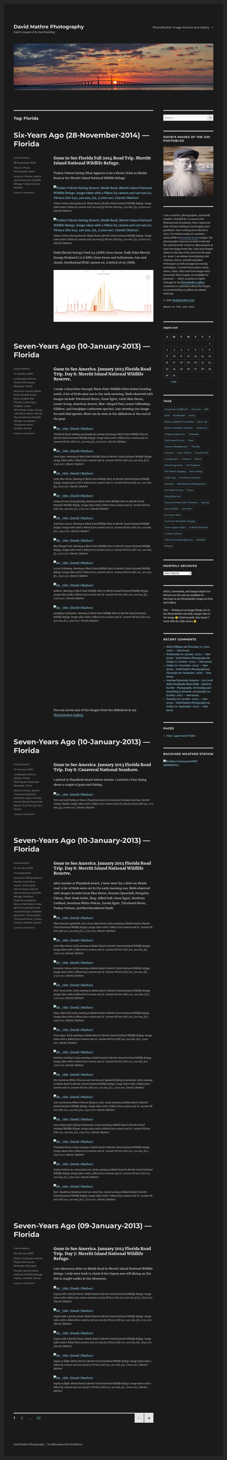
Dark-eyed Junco (174, 440)
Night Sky (170, 477)
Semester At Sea (174, 490)
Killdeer (18, 406)
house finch (201, 452)
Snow (190, 490)
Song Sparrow (173, 496)
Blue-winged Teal (24, 398)
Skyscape (19, 386)
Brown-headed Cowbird (178, 427)
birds (192, 415)
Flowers (169, 452)
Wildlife (18, 187)
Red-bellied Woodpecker (191, 483)
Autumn (18, 176)
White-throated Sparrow (179, 539)
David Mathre (21, 157)
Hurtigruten (172, 458)
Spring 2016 (171, 508)
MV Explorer (193, 465)
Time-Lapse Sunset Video (180, 735)
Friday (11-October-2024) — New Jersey (189, 661)
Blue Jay (202, 421)
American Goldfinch (176, 409)
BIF (207, 409)
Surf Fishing (29, 805)
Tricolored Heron (23, 424)
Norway (169, 483)
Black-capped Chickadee (179, 421)
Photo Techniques (24, 382)
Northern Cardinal (190, 477)
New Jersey (196, 471)
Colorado (194, 434)
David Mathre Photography (49, 27)
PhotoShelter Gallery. (69, 715)
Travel (31, 171)
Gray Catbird (184, 452)
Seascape (33, 781)
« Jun (173, 381)
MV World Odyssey (175, 471)
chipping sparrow (175, 434)
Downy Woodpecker (176, 446)
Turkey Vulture (31, 183)
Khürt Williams (174, 646)
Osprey (18, 1278)
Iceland (186, 458)
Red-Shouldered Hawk (27, 907)
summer (187, 508)
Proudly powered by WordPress (64, 1444)
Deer (191, 440)
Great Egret (29, 402)
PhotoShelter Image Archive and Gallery (181, 27)
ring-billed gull (22, 911)
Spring (205, 502)
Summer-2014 (173, 514)
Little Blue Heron (24, 413)
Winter (28, 428)
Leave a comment (24, 192)
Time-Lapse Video (175, 527)
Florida (28, 176)
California (201, 427)
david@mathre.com (183, 300)
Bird (167, 415)
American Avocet (23, 391)
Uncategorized (22, 872)
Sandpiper (29, 420)
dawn (28, 798)
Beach (35, 790)
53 (40, 1418)
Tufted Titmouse (198, 527)
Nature (18, 167)
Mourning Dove (174, 465)
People (18, 778)
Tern (39, 805)
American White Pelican (28, 877)
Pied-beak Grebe (31, 904)
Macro (197, 458)
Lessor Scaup (34, 409)
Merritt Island (21, 801)
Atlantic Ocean (22, 790)
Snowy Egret (33, 915)
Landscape (20, 378)
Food (17, 1258)
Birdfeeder (179, 415)
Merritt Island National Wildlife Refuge (27, 180)
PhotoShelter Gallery (192, 282)
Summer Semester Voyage (180, 521)
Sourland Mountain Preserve (181, 502)
